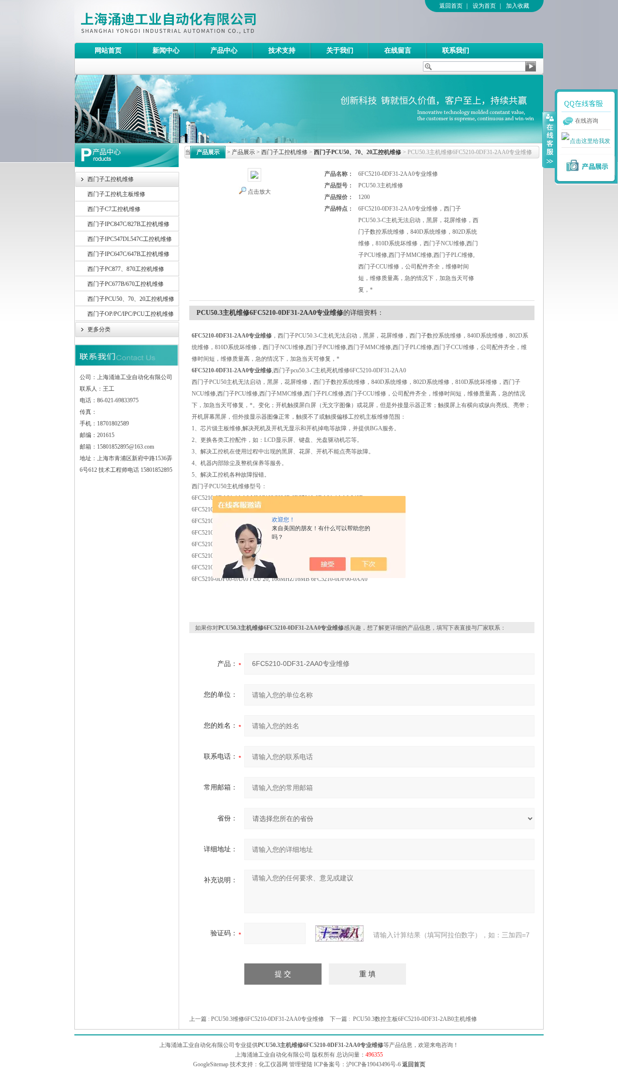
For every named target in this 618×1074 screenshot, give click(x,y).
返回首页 (451, 5)
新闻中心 (166, 50)
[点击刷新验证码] (339, 933)
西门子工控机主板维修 (116, 194)
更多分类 (99, 329)
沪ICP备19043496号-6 (373, 1064)
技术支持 (281, 50)
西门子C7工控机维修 (113, 209)
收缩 (549, 139)
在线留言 (397, 50)
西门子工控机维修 (110, 179)
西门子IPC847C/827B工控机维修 (128, 224)
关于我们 (339, 50)
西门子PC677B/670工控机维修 (125, 284)
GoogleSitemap (210, 1064)
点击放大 (259, 191)
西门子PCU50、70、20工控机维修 (130, 299)
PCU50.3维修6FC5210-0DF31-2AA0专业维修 (267, 1019)
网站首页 (108, 50)
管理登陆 (300, 1064)
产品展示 (243, 152)
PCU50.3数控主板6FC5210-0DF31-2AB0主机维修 (415, 1019)
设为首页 (484, 5)
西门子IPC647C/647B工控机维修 (128, 254)
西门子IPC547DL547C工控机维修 (129, 239)
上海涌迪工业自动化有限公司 (207, 21)
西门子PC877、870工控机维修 (125, 269)
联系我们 (455, 50)
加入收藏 (517, 5)
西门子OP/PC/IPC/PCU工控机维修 (130, 314)
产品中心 (224, 50)
